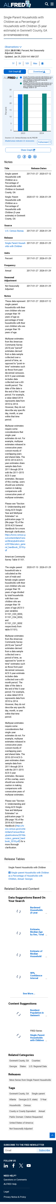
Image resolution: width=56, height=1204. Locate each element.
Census (27, 1105)
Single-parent (38, 1093)
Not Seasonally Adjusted (20, 1128)
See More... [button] (29, 993)
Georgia (13, 1066)
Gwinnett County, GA (19, 1060)
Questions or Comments (15, 1179)
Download (38, 71)
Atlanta (12, 1099)
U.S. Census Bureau (14, 231)
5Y (20, 63)
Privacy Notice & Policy (15, 1197)
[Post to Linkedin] (35, 156)
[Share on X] (19, 156)
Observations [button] (12, 47)
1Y (13, 63)
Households (15, 1105)
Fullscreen (43, 142)
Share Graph (27, 150)
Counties (36, 1060)
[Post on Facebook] (24, 156)
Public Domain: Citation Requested (26, 1117)
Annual (42, 1111)
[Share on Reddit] (29, 156)
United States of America (21, 1123)
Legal (6, 1191)
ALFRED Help (10, 1184)
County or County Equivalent (22, 1111)
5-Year (43, 1099)
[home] (17, 4)
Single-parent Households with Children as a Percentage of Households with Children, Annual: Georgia (28, 875)
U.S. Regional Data (38, 1066)
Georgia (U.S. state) (28, 1099)
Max (35, 63)
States (23, 1066)
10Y (27, 63)
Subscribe (44, 1150)
